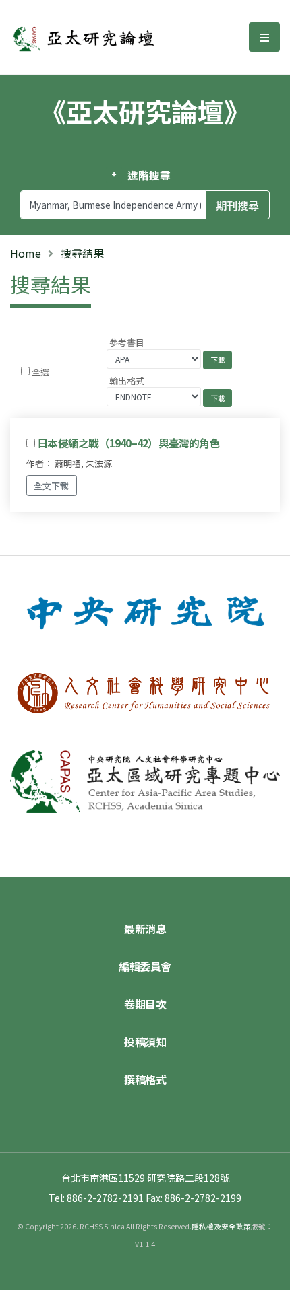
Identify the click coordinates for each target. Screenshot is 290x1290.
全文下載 (51, 485)
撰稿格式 (145, 1079)
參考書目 (126, 342)
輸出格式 (126, 380)
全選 (40, 371)
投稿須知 (145, 1042)
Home (25, 253)
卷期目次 (145, 1004)
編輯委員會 (145, 966)
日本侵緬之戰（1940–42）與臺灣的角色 (128, 442)
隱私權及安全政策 (221, 1226)
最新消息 (145, 929)
